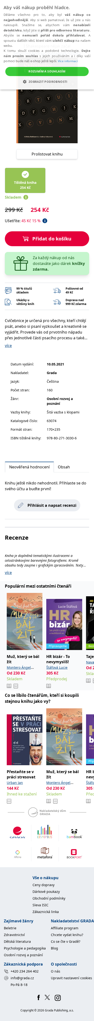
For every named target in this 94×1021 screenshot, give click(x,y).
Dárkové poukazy (46, 891)
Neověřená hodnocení (29, 467)
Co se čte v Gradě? (65, 941)
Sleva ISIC (40, 905)
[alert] (47, 45)
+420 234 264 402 (25, 971)
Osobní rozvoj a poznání (23, 955)
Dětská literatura (17, 941)
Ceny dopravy (43, 885)
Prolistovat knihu (47, 154)
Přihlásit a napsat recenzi (51, 505)
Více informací (68, 61)
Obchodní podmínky (49, 898)
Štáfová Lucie (56, 667)
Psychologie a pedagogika (25, 948)
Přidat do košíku (51, 238)
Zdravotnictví (14, 934)
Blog (54, 948)
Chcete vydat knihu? (67, 934)
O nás (55, 971)
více (8, 345)
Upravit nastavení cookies (71, 978)
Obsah (64, 467)
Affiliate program (64, 928)
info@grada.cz (22, 978)
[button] (47, 81)
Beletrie (10, 928)
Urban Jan (15, 782)
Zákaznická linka (46, 911)
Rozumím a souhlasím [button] (47, 71)
